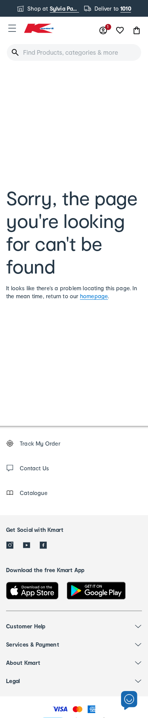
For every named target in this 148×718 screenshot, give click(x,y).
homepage (94, 296)
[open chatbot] (129, 700)
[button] (12, 28)
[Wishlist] (120, 30)
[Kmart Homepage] (39, 28)
